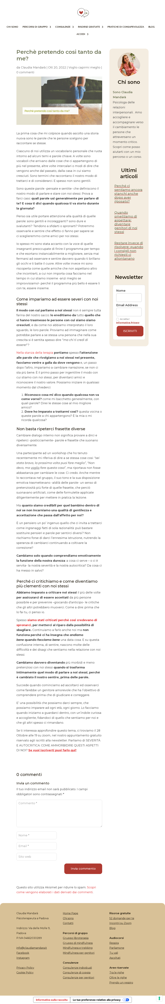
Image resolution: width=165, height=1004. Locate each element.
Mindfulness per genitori (78, 952)
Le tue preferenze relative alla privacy (97, 999)
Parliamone (116, 947)
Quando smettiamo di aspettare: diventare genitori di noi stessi (125, 222)
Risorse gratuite (89, 27)
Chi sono (12, 27)
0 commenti (25, 72)
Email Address (127, 305)
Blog (151, 27)
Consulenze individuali (77, 967)
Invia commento (83, 868)
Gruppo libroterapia (75, 938)
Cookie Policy (25, 972)
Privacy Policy (25, 967)
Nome (121, 290)
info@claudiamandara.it (31, 947)
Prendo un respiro (121, 982)
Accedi (81, 34)
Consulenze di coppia (76, 972)
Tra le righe (116, 972)
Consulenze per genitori (78, 977)
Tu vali (113, 952)
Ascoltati (114, 957)
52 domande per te (121, 918)
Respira (114, 943)
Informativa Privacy (127, 322)
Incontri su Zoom (120, 923)
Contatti (68, 923)
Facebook (22, 952)
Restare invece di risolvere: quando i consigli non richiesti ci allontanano (128, 250)
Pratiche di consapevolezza (125, 27)
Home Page (70, 913)
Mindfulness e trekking (78, 947)
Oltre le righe (118, 977)
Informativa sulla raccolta (52, 999)
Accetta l (127, 321)
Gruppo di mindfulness (78, 943)
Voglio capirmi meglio (84, 67)
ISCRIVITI (130, 331)
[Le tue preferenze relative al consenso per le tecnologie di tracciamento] (159, 998)
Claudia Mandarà (33, 67)
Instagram (22, 957)
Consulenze (62, 27)
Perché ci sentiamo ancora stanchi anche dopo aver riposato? (128, 193)
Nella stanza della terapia (34, 352)
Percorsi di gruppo (35, 27)
